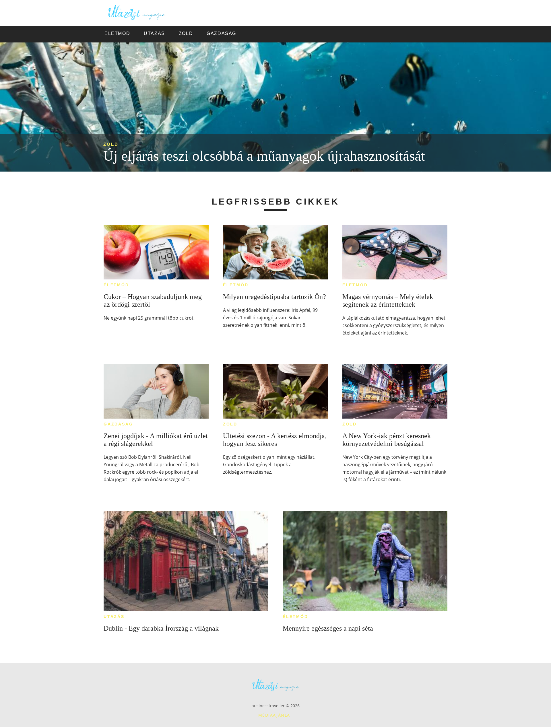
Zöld (111, 144)
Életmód (116, 285)
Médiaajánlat (275, 715)
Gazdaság (118, 424)
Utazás (114, 616)
